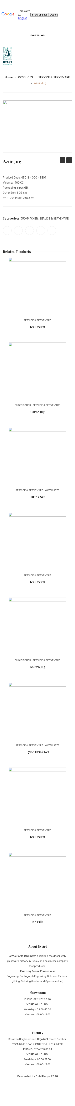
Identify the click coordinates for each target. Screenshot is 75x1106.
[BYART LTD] (7, 55)
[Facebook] (7, 230)
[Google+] (40, 230)
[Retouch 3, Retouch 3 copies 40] (37, 126)
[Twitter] (18, 230)
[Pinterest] (29, 230)
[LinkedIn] (52, 230)
